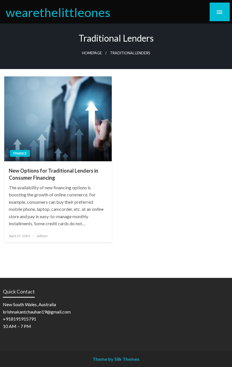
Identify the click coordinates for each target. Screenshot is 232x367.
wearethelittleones (58, 12)
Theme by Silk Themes (116, 359)
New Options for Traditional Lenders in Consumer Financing (53, 174)
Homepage (92, 53)
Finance (20, 153)
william (42, 236)
